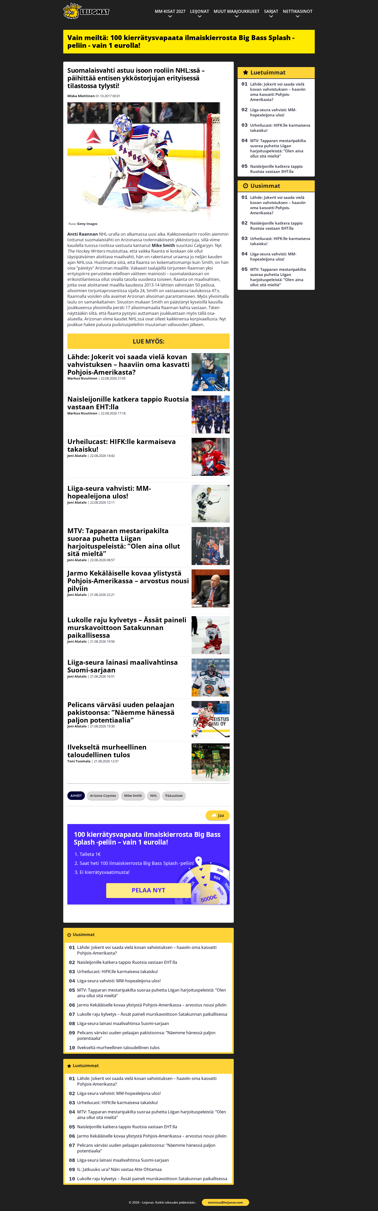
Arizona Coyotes (103, 795)
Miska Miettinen (81, 96)
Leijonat (199, 11)
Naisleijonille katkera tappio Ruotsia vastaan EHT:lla (128, 402)
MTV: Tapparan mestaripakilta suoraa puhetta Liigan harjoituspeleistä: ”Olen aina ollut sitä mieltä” (123, 542)
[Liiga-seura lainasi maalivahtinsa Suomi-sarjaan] (210, 678)
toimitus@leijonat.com (225, 1202)
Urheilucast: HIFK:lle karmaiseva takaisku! (121, 445)
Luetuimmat (86, 1065)
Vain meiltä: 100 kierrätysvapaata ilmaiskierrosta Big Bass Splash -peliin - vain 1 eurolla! (180, 41)
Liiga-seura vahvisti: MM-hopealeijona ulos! (109, 492)
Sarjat (271, 11)
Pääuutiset (174, 795)
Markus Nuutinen (82, 378)
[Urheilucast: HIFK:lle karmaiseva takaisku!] (210, 457)
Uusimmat (84, 934)
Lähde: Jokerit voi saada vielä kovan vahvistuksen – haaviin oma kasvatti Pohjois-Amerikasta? (128, 364)
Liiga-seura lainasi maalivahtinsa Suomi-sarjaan (122, 666)
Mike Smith (133, 795)
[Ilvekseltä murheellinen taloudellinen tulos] (210, 762)
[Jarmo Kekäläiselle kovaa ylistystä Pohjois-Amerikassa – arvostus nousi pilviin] (210, 588)
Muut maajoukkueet (236, 11)
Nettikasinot (297, 11)
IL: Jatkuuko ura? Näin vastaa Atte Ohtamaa (119, 1169)
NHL (153, 795)
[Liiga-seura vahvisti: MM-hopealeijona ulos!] (210, 504)
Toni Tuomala (79, 761)
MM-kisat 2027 (170, 11)
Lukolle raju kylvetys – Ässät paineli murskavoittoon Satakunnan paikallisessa (126, 627)
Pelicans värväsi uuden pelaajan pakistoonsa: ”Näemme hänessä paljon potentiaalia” (121, 712)
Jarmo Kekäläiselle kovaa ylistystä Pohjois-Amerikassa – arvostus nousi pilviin (128, 580)
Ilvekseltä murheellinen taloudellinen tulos (107, 750)
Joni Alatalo (77, 455)
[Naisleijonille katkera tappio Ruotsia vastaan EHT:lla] (210, 414)
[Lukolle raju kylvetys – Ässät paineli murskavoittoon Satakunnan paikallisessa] (210, 635)
